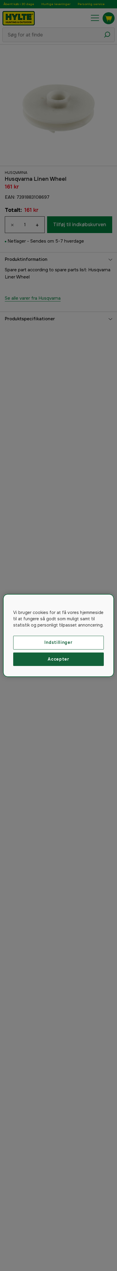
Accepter (58, 659)
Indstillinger (58, 642)
